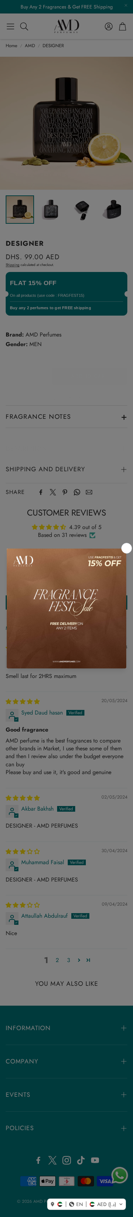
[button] (86, 1204)
